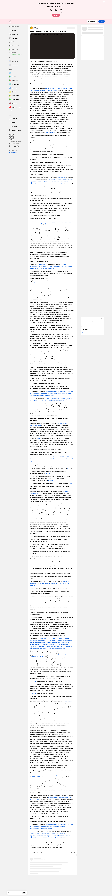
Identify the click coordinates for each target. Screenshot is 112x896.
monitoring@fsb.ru (50, 132)
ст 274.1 (70, 483)
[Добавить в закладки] (34, 852)
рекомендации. (13, 152)
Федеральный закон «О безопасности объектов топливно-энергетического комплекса (50, 283)
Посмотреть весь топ (88, 332)
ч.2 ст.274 (51, 480)
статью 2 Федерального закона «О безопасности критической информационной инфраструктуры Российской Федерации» (51, 266)
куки (17, 892)
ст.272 (69, 468)
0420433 (33, 676)
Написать (93, 21)
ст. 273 (48, 473)
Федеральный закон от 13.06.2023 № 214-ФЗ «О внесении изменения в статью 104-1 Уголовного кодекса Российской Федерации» (51, 459)
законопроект (42, 264)
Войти (102, 21)
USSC (34, 27)
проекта (39, 438)
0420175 (33, 693)
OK (24, 893)
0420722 (33, 684)
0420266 (33, 681)
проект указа (62, 177)
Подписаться (71, 27)
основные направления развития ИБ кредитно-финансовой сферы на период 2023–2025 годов (51, 583)
